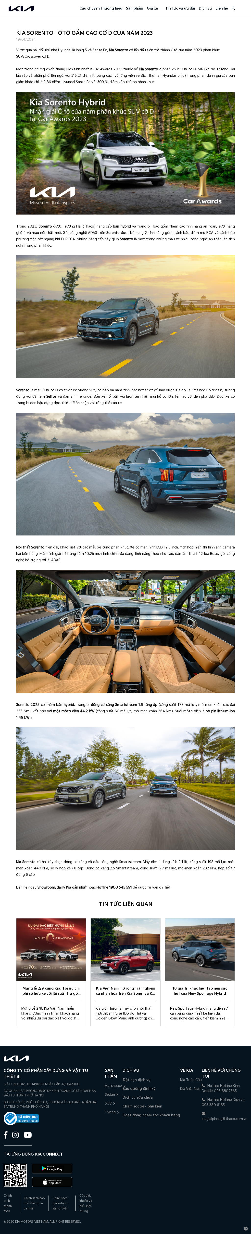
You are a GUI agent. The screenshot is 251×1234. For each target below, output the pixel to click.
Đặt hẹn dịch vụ (137, 1080)
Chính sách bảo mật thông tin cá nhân (34, 1203)
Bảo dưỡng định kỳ (139, 1089)
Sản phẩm (134, 8)
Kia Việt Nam (190, 1089)
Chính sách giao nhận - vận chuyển (60, 1203)
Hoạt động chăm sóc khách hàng (151, 1115)
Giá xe (152, 8)
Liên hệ (221, 8)
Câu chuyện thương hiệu (100, 8)
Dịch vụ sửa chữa (138, 1097)
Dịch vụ (205, 8)
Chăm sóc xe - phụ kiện (142, 1106)
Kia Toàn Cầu (191, 1080)
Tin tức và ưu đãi (180, 8)
